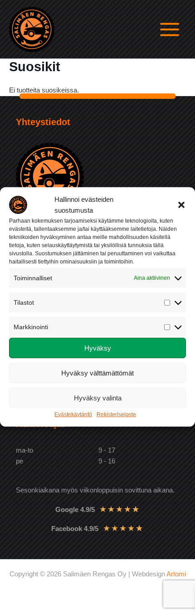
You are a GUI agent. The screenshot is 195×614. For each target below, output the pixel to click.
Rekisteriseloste (116, 414)
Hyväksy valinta (98, 398)
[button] (181, 205)
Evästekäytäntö (73, 414)
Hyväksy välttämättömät (97, 373)
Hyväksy (97, 348)
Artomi (176, 574)
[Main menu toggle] (169, 29)
